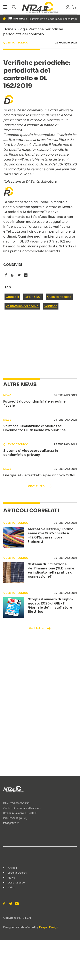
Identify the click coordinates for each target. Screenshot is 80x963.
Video (11, 887)
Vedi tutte (36, 486)
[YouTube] (16, 904)
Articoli (12, 867)
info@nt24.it (11, 822)
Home (8, 29)
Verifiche (50, 306)
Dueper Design (48, 927)
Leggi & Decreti (17, 872)
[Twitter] (10, 904)
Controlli (12, 297)
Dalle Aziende (16, 882)
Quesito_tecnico (59, 297)
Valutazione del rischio (22, 306)
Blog (21, 29)
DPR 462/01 (33, 297)
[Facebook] (5, 904)
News (11, 877)
